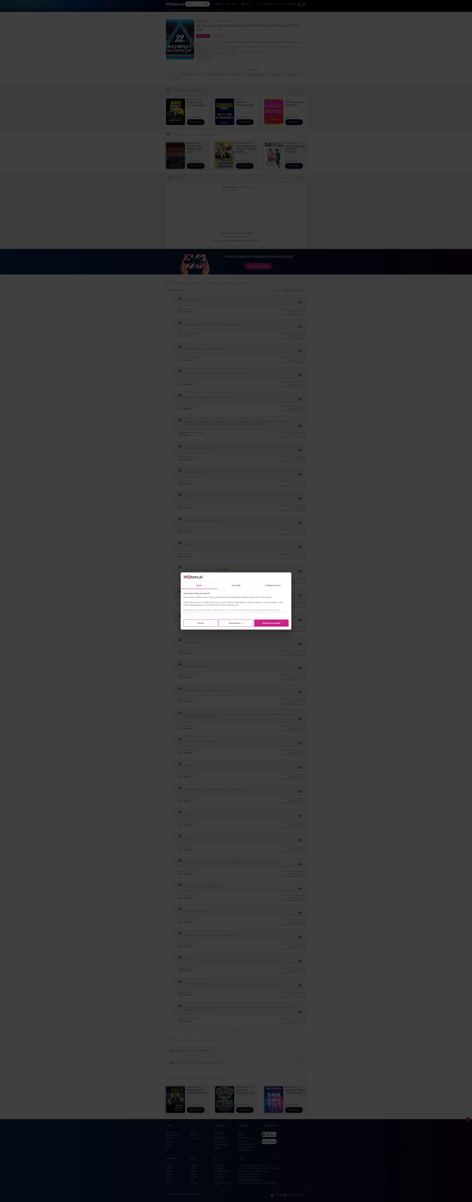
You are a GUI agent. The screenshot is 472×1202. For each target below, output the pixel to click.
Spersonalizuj (235, 623)
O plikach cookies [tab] (273, 585)
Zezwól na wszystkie (271, 623)
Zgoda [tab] (199, 585)
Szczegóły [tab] (236, 585)
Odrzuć (201, 623)
